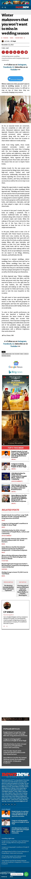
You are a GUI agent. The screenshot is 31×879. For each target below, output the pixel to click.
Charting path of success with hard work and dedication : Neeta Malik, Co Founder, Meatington (23, 590)
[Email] (18, 52)
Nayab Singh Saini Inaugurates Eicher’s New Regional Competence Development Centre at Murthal (15, 565)
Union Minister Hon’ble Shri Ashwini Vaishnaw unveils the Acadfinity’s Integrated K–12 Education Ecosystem (19, 498)
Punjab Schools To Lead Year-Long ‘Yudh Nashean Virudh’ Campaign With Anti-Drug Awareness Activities (20, 454)
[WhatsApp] (11, 52)
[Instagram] (6, 804)
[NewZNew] (22, 7)
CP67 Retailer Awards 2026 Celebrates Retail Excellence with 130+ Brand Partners (19, 487)
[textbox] (15, 207)
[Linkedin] (14, 52)
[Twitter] (7, 52)
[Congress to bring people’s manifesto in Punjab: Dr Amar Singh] (6, 466)
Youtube (13, 70)
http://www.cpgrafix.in (8, 614)
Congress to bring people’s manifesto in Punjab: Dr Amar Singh (18, 465)
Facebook (7, 67)
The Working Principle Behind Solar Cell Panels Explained (8, 588)
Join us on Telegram (16, 79)
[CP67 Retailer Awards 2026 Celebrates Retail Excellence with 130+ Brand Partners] (6, 488)
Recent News (19, 37)
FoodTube (5, 560)
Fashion (5, 37)
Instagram (22, 65)
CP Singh (13, 41)
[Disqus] (15, 653)
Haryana (4, 569)
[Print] (22, 52)
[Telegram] (26, 52)
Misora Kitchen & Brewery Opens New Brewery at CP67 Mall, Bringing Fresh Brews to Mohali (14, 557)
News (13, 459)
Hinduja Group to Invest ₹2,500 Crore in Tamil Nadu (15, 573)
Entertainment (17, 481)
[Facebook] (3, 52)
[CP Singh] (3, 41)
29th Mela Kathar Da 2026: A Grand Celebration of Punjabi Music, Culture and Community (19, 476)
